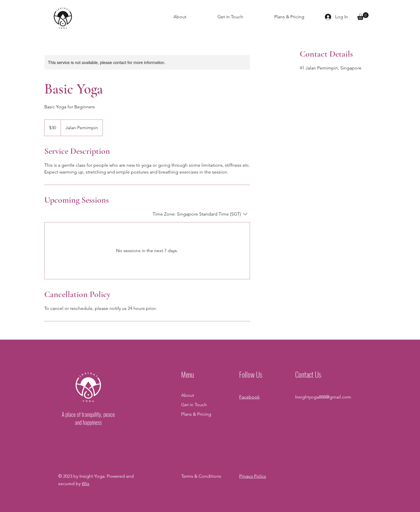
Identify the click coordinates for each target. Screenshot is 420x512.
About (187, 395)
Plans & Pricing (196, 414)
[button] (363, 16)
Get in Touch (194, 404)
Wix (85, 483)
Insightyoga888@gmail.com (323, 397)
